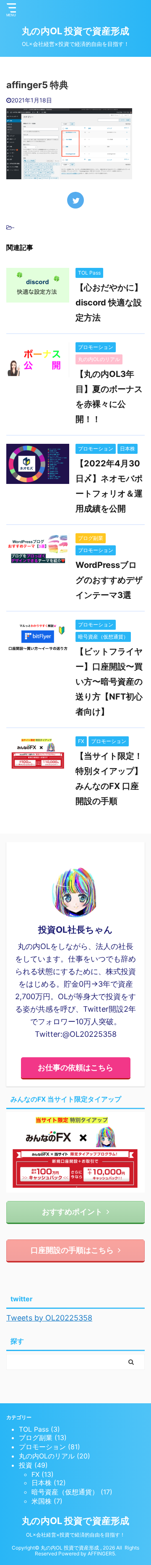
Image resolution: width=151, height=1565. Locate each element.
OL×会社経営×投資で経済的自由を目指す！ (75, 1535)
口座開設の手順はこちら (72, 1250)
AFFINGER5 (101, 1553)
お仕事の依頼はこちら (75, 1067)
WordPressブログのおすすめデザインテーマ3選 (109, 580)
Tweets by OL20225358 (49, 1317)
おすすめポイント (72, 1211)
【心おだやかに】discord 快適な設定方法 (109, 302)
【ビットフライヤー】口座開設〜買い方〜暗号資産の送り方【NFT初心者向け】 (109, 681)
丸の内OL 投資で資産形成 (75, 30)
